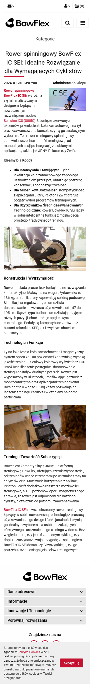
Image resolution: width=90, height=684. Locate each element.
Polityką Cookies (29, 652)
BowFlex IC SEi (15, 510)
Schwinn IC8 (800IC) (20, 121)
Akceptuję (72, 663)
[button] (79, 6)
